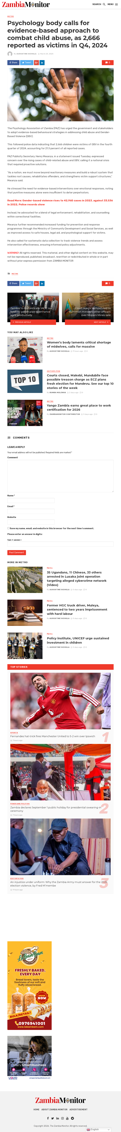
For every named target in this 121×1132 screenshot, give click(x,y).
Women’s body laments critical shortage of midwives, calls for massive (79, 344)
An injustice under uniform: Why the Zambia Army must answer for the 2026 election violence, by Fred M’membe (58, 884)
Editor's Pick (53, 371)
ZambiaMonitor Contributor (65, 414)
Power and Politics (20, 804)
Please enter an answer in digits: (24, 534)
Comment (12, 457)
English (94, 1129)
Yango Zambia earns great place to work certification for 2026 (79, 407)
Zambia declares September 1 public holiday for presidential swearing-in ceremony (55, 809)
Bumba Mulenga (58, 392)
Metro (10, 16)
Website (11, 517)
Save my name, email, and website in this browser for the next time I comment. (52, 528)
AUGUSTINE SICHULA (26, 54)
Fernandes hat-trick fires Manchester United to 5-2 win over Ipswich (52, 736)
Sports (14, 733)
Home (36, 1109)
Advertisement (79, 1109)
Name (11, 495)
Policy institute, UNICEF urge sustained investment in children (78, 640)
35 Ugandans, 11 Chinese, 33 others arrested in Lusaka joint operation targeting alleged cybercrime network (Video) (77, 579)
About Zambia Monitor (54, 1109)
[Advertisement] (60, 914)
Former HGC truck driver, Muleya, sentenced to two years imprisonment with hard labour (77, 609)
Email (10, 506)
